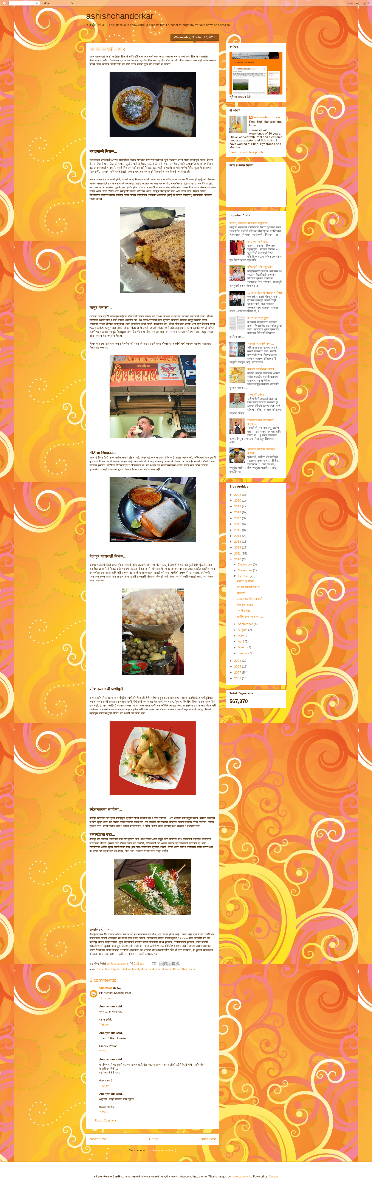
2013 (238, 541)
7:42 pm (104, 1085)
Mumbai (166, 969)
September (246, 624)
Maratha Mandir (150, 969)
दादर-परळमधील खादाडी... (251, 599)
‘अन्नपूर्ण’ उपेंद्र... (256, 394)
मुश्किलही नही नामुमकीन (260, 267)
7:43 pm (104, 1112)
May (241, 635)
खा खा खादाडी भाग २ (248, 587)
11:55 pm (105, 998)
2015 (238, 530)
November (245, 570)
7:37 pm (104, 1051)
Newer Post (98, 1139)
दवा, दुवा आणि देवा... (258, 241)
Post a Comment (105, 1120)
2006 (238, 678)
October (244, 576)
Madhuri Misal (130, 969)
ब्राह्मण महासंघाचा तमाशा (260, 369)
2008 (238, 666)
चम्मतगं (241, 593)
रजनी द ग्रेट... (245, 610)
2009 (238, 660)
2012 (238, 547)
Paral (176, 969)
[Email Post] (153, 963)
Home (153, 1139)
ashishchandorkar (119, 16)
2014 (238, 536)
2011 (238, 553)
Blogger (273, 1176)
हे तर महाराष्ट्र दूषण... (259, 318)
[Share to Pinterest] (178, 964)
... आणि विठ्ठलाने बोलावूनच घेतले (264, 292)
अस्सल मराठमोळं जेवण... (260, 343)
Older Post (208, 1139)
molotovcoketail (241, 1176)
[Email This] (161, 964)
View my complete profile (246, 152)
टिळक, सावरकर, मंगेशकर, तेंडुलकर (248, 223)
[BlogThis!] (165, 964)
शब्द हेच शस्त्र (245, 604)
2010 (238, 559)
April (241, 641)
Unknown (105, 987)
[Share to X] (169, 964)
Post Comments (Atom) (161, 1150)
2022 (238, 494)
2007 (238, 672)
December (245, 564)
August (243, 630)
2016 (238, 524)
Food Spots (112, 969)
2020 (238, 500)
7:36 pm (104, 1024)
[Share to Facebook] (174, 964)
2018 (238, 512)
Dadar (100, 969)
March (242, 647)
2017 (238, 518)
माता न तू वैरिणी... (246, 581)
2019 (238, 506)
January (244, 653)
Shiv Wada (188, 969)
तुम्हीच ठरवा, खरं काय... (250, 616)
